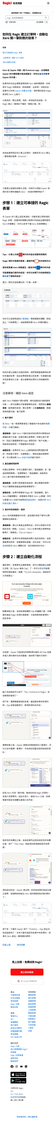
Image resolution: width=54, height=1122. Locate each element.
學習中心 (14, 1016)
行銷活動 (32, 1016)
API (12, 1019)
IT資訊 (30, 1028)
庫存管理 (32, 998)
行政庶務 (32, 1025)
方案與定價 (15, 995)
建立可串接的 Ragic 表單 (12, 52)
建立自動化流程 (9, 62)
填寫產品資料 (30, 499)
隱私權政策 (32, 1117)
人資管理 (32, 1010)
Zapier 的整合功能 (23, 90)
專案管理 (32, 1013)
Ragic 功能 (15, 1004)
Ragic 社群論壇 (17, 1055)
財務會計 (32, 1019)
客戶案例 (14, 1025)
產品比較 (14, 1007)
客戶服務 (32, 1022)
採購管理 (32, 1001)
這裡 (43, 74)
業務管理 (32, 995)
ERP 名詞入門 (16, 1037)
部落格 (13, 1052)
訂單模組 (25, 318)
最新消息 (14, 1058)
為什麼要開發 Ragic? (19, 1049)
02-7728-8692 (17, 1094)
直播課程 (14, 1022)
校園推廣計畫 (16, 1031)
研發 (30, 1031)
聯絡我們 (14, 1061)
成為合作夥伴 (16, 1028)
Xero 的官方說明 (24, 457)
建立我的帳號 (27, 972)
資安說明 (14, 1001)
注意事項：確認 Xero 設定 (13, 58)
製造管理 (32, 1004)
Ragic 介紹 (15, 1046)
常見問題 (14, 1034)
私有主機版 (15, 998)
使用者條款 (21, 1117)
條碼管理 (32, 1007)
